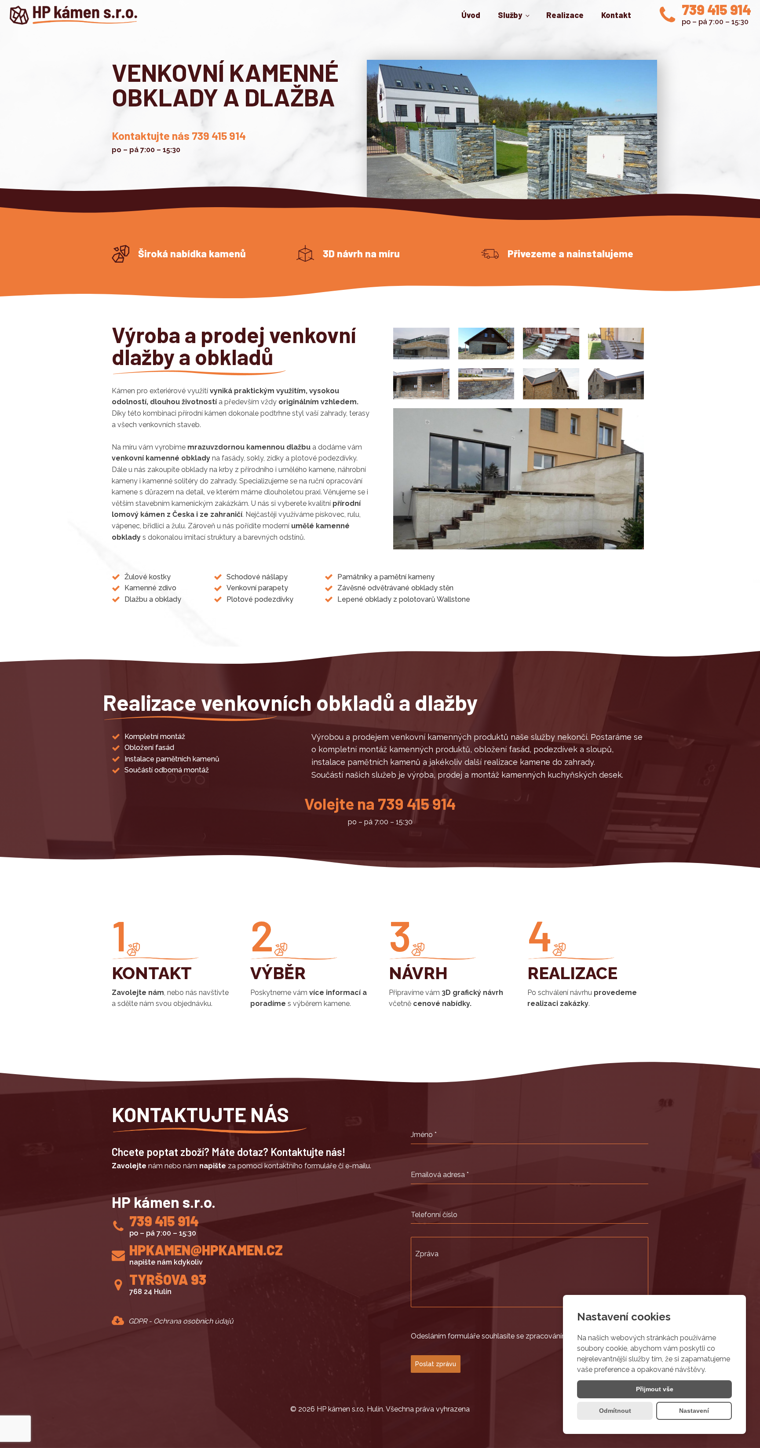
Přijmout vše (654, 1389)
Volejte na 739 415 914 (380, 803)
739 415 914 (716, 9)
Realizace (565, 15)
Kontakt (616, 15)
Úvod (470, 15)
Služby (510, 15)
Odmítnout (615, 1410)
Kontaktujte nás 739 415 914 (179, 135)
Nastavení (694, 1410)
